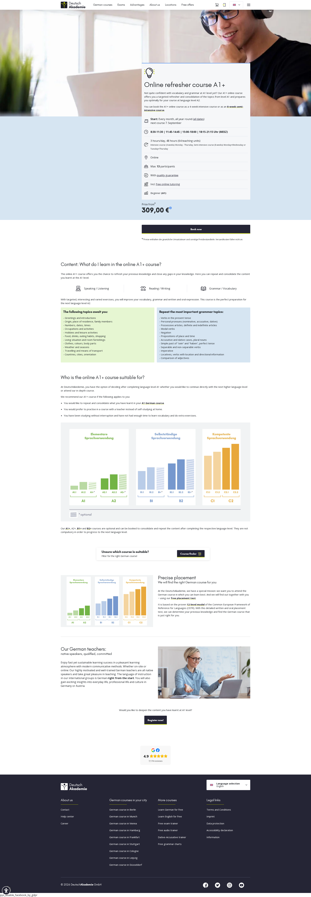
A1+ (68, 528)
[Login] (224, 4)
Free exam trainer (168, 823)
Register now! (156, 720)
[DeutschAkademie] (74, 4)
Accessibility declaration (220, 830)
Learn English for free (170, 816)
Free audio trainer (168, 830)
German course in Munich (123, 816)
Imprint (211, 816)
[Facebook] (206, 885)
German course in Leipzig (123, 858)
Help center (67, 816)
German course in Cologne (124, 851)
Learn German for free (170, 809)
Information (213, 837)
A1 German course (153, 403)
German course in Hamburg (124, 830)
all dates (199, 119)
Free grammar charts (170, 844)
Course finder (188, 553)
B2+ (89, 528)
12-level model (196, 604)
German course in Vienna (123, 823)
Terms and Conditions (219, 809)
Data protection (215, 823)
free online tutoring (168, 184)
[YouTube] (241, 885)
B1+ (79, 528)
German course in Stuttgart (124, 844)
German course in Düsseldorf (125, 864)
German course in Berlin (122, 809)
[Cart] (217, 4)
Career (64, 823)
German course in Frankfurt (124, 837)
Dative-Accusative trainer (172, 837)
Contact (65, 809)
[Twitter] (218, 885)
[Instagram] (230, 885)
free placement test (183, 598)
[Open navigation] (248, 4)
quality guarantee (167, 175)
